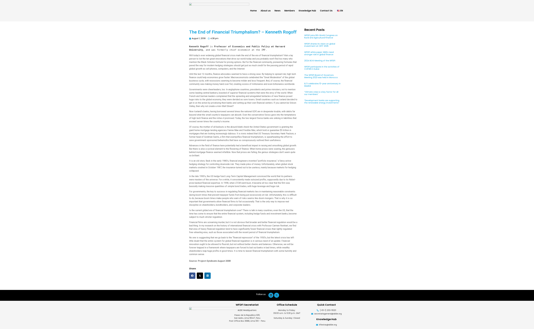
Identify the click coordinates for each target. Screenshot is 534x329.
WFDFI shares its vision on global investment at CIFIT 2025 (319, 45)
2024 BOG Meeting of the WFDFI (319, 60)
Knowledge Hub (307, 10)
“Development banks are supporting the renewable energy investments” (321, 101)
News (277, 10)
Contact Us (326, 10)
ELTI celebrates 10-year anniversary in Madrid (322, 84)
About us (266, 10)
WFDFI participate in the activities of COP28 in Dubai (321, 67)
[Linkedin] (270, 295)
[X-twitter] (276, 295)
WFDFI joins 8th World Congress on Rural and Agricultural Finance (321, 36)
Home (253, 10)
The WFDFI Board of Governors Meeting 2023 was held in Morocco (321, 76)
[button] (192, 276)
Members (289, 10)
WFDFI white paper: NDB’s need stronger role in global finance (319, 53)
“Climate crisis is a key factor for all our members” (321, 93)
